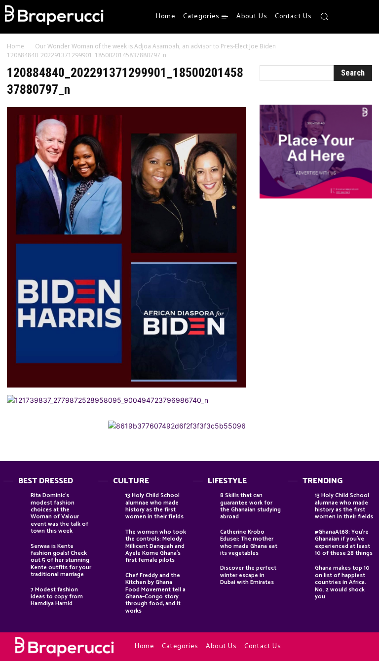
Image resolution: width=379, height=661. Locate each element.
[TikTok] (346, 647)
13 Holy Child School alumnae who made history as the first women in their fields (154, 506)
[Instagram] (354, 17)
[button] (324, 16)
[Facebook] (342, 17)
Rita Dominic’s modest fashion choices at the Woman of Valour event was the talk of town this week (59, 513)
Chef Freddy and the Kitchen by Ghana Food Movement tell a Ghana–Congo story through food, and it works (155, 593)
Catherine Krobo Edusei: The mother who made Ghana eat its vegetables (248, 542)
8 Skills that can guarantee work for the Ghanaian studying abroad (250, 506)
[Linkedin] (334, 647)
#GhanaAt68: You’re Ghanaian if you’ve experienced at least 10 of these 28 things (344, 542)
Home (15, 46)
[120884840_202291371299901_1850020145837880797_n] (126, 385)
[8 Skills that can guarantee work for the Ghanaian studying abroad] (204, 503)
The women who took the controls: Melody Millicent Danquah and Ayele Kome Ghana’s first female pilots (155, 546)
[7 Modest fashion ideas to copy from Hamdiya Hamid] (14, 597)
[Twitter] (366, 17)
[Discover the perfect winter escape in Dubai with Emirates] (204, 576)
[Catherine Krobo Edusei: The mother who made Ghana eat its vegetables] (204, 540)
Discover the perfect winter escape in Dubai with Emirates (248, 575)
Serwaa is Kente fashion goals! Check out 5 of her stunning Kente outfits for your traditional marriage (61, 561)
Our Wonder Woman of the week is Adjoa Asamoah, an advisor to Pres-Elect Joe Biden (155, 46)
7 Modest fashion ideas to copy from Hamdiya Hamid (57, 597)
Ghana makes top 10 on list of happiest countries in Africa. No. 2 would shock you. (342, 582)
